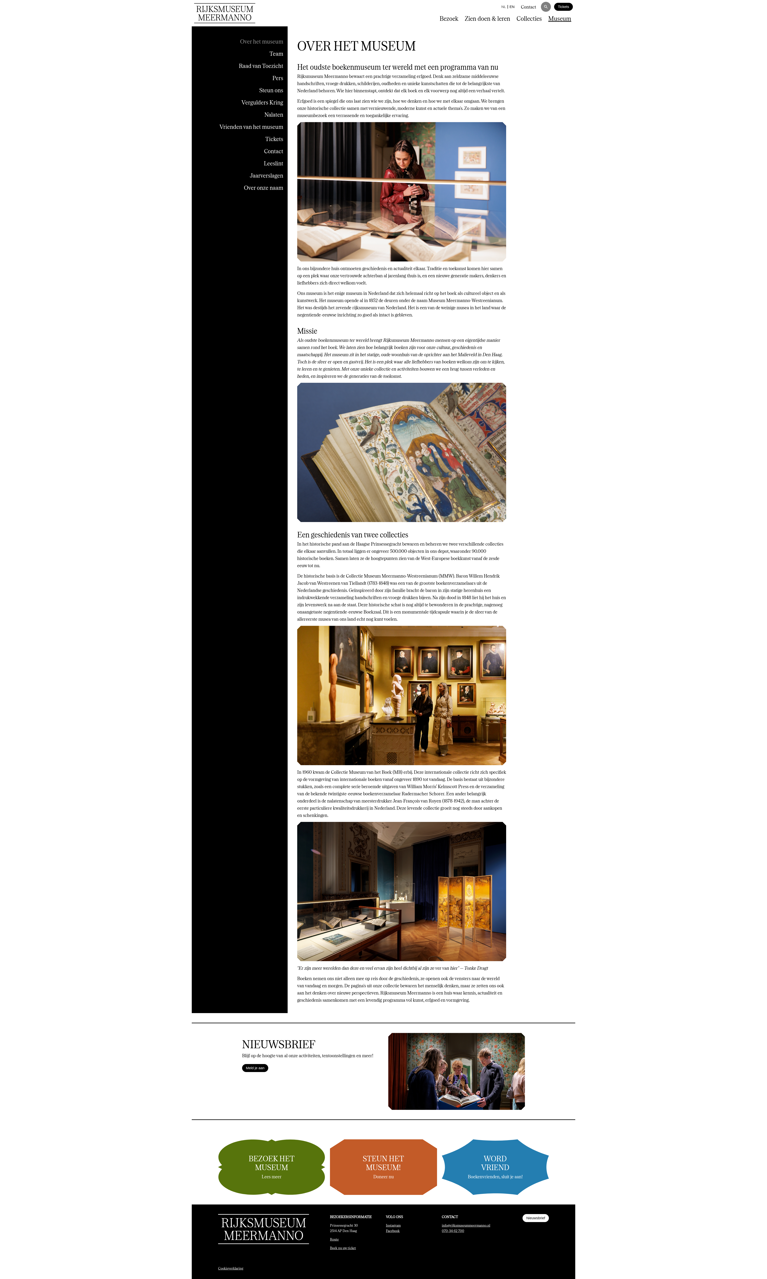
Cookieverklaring (230, 1268)
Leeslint (273, 163)
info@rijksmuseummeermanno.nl (466, 1225)
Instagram (393, 1225)
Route (334, 1239)
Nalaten (273, 114)
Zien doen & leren (487, 18)
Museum (559, 18)
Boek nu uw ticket (343, 1248)
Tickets (563, 7)
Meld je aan (255, 1068)
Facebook (393, 1230)
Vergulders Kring (262, 102)
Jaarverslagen (266, 175)
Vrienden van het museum (251, 126)
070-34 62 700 (453, 1230)
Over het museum (261, 41)
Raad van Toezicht (261, 65)
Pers (277, 77)
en (512, 7)
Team (276, 53)
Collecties (529, 18)
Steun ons (271, 90)
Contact (528, 7)
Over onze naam (263, 187)
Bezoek (449, 18)
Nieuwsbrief (535, 1218)
